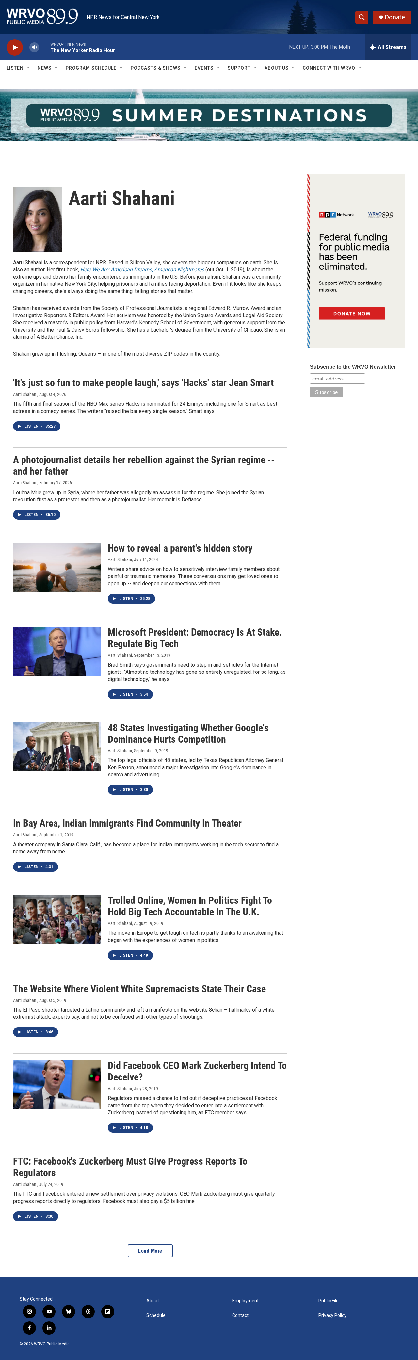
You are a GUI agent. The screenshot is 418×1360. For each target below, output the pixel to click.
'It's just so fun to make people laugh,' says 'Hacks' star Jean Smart (143, 382)
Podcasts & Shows (156, 68)
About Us (277, 68)
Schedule (156, 1315)
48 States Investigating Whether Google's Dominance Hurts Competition (188, 733)
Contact (240, 1315)
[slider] (45, 47)
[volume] (34, 47)
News (45, 68)
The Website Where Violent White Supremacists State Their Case (139, 989)
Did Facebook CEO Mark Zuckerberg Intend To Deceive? (197, 1071)
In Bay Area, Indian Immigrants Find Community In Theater (127, 823)
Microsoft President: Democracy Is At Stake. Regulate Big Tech (195, 637)
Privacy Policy (332, 1315)
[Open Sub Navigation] (28, 68)
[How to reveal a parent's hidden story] (57, 567)
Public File (328, 1300)
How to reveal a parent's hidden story (180, 548)
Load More (150, 1251)
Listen (15, 68)
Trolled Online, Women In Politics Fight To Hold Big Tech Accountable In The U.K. (190, 906)
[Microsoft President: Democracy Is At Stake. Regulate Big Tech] (57, 651)
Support (239, 68)
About (152, 1300)
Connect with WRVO (329, 68)
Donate (395, 17)
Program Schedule (91, 68)
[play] (14, 47)
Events (204, 68)
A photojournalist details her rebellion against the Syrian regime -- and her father (144, 465)
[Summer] (209, 115)
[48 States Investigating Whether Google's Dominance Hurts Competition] (57, 746)
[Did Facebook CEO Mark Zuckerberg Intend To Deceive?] (57, 1084)
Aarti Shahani (25, 394)
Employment (245, 1300)
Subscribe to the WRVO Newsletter (353, 367)
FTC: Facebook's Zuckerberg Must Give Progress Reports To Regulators (130, 1167)
